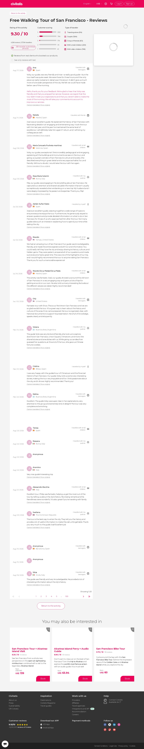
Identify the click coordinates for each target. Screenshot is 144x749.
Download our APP (49, 721)
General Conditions (101, 746)
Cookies (132, 746)
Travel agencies (78, 706)
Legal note (113, 746)
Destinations (45, 700)
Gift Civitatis (13, 709)
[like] (48, 630)
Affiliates (75, 703)
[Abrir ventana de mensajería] (5, 744)
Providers (76, 700)
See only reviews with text (25, 60)
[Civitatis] (17, 4)
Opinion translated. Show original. (38, 105)
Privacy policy (123, 746)
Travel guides (45, 706)
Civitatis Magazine (47, 703)
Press (11, 703)
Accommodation (79, 712)
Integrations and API (80, 709)
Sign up (129, 4)
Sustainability (14, 706)
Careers (75, 715)
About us (12, 700)
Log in (119, 4)
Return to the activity (18, 13)
